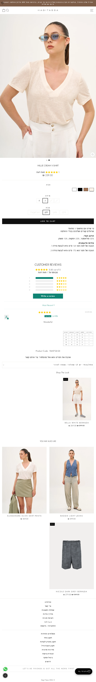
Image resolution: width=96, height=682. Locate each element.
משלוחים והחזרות (48, 633)
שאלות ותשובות (48, 610)
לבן (46, 212)
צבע (48, 208)
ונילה (64, 212)
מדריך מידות (48, 614)
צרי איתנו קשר (31, 357)
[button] (52, 172)
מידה (48, 196)
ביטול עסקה (48, 657)
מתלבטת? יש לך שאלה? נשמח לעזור (73, 365)
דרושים (48, 661)
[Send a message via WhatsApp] (5, 669)
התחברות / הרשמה (48, 626)
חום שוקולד (35, 212)
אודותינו (48, 602)
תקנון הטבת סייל (48, 645)
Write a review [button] (48, 296)
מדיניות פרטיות (48, 649)
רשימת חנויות (48, 618)
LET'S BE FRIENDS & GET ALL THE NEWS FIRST (48, 669)
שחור (54, 212)
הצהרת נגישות (48, 653)
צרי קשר (48, 606)
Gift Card (48, 622)
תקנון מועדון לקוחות (48, 641)
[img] (44, 312)
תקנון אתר (48, 637)
